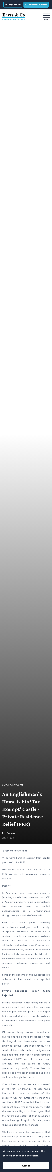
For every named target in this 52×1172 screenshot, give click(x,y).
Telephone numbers (38, 4)
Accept (26, 1165)
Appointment (15, 4)
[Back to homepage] (13, 16)
